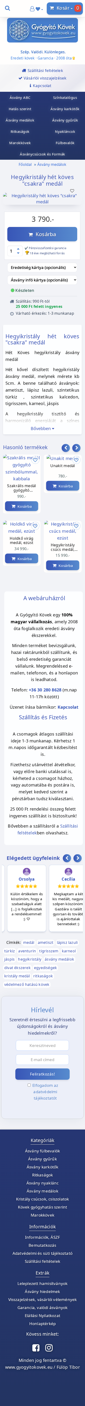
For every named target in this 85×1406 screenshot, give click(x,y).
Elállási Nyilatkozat (42, 1315)
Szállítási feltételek (42, 1261)
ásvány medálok (59, 959)
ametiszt (46, 942)
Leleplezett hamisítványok (42, 1283)
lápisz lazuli (67, 942)
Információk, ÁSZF (42, 1237)
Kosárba (44, 234)
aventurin (27, 951)
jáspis (9, 959)
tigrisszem (48, 951)
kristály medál (17, 976)
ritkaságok (43, 976)
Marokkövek (42, 1215)
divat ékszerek (17, 967)
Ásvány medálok (51, 164)
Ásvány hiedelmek (42, 1291)
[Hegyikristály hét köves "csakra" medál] (42, 202)
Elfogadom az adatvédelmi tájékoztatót (45, 1092)
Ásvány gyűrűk (42, 1159)
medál (28, 942)
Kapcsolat (68, 707)
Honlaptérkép (42, 1323)
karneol (69, 951)
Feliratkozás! (42, 1074)
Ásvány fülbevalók (42, 1151)
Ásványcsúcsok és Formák (42, 154)
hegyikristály (29, 959)
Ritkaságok (42, 1175)
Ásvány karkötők (43, 1167)
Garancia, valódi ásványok (42, 1307)
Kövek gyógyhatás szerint (42, 1207)
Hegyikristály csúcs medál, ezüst (63, 547)
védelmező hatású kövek (26, 984)
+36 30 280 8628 (45, 690)
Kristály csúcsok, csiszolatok (42, 1199)
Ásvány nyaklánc (42, 1183)
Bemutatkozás (42, 1245)
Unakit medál (62, 466)
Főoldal (25, 164)
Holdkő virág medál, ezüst (21, 540)
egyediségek (45, 967)
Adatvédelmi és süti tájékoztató (42, 1253)
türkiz (9, 951)
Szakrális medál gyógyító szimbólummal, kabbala (21, 488)
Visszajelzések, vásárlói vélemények (42, 1299)
